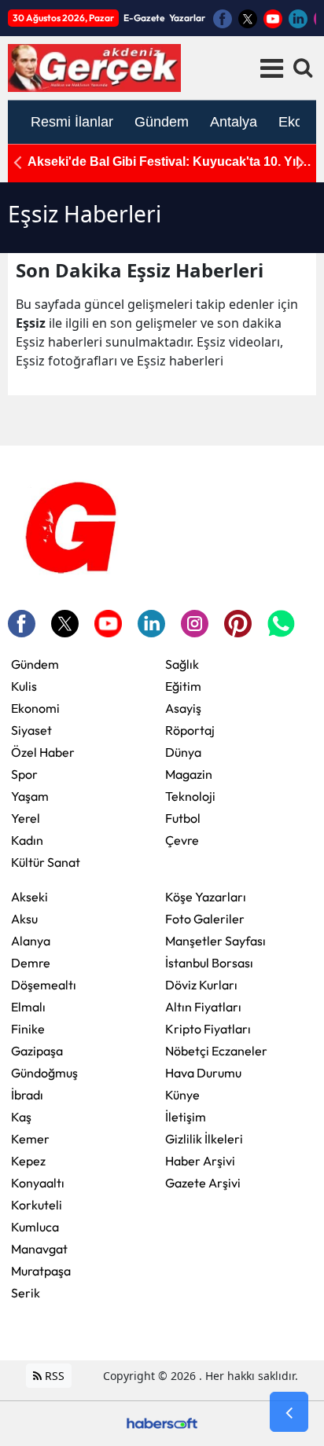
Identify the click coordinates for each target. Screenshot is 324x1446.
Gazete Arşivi (203, 1183)
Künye (182, 1095)
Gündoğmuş (44, 1073)
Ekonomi (35, 708)
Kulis (24, 686)
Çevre (182, 840)
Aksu (24, 919)
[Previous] (17, 162)
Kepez (28, 1161)
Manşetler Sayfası (215, 941)
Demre (30, 963)
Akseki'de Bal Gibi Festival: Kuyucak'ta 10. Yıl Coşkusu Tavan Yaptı (163, 162)
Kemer (30, 1139)
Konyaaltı (37, 1183)
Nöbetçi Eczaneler (216, 1051)
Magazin (188, 774)
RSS (53, 1375)
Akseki (29, 897)
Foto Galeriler (205, 919)
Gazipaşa (37, 1051)
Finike (28, 1029)
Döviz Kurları (201, 985)
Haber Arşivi (200, 1161)
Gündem (35, 664)
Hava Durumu (203, 1073)
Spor (24, 774)
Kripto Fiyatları (208, 1029)
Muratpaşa (41, 1271)
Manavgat (39, 1249)
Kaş (21, 1117)
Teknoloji (190, 796)
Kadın (27, 840)
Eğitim (183, 686)
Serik (25, 1293)
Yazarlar (187, 18)
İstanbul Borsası (209, 963)
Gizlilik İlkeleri (204, 1139)
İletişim (185, 1117)
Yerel (25, 818)
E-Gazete (143, 18)
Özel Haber (43, 752)
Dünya (183, 752)
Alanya (30, 941)
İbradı (27, 1095)
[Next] (300, 162)
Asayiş (183, 708)
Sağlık (182, 664)
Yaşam (30, 796)
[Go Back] (289, 1412)
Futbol (183, 818)
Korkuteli (36, 1205)
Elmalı (28, 1007)
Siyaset (31, 730)
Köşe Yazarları (205, 897)
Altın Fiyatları (203, 1007)
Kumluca (35, 1227)
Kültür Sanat (45, 862)
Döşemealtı (43, 985)
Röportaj (190, 730)
